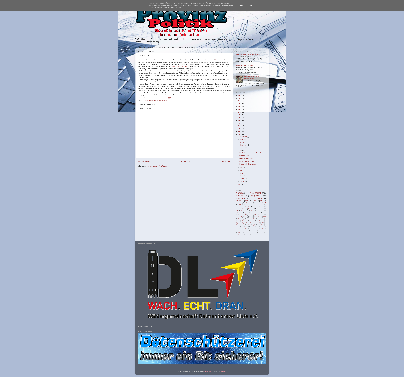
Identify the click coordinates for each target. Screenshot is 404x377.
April (241, 173)
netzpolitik (258, 207)
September (243, 145)
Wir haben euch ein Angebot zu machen (249, 54)
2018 (240, 112)
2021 (240, 104)
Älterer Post (225, 162)
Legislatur (260, 219)
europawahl (257, 223)
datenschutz (249, 203)
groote (252, 226)
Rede (254, 201)
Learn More (243, 5)
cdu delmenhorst (242, 207)
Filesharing (241, 219)
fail (263, 223)
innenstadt (239, 217)
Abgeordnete (257, 217)
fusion (146, 100)
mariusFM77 (207, 371)
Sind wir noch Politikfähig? (244, 65)
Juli (241, 150)
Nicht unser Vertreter (246, 158)
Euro (264, 213)
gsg (257, 226)
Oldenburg (244, 221)
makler (262, 228)
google (237, 226)
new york (245, 230)
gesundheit (260, 225)
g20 (254, 225)
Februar (242, 178)
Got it (252, 5)
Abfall (250, 217)
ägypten (248, 234)
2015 (240, 120)
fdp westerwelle (240, 225)
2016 (240, 117)
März (241, 176)
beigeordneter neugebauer (253, 205)
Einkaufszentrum (255, 213)
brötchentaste (260, 221)
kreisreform (152, 100)
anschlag (252, 221)
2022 (240, 101)
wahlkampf (241, 198)
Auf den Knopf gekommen (248, 161)
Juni (241, 167)
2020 (240, 106)
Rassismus (260, 211)
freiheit (248, 225)
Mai (241, 170)
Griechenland (242, 215)
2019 (240, 109)
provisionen (254, 230)
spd (246, 201)
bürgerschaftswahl (246, 223)
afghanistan (239, 213)
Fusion (217, 60)
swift (245, 217)
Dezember (243, 137)
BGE (264, 217)
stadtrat (239, 195)
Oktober (242, 142)
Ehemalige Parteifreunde (179, 66)
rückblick (240, 232)
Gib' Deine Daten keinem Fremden (250, 153)
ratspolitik (255, 195)
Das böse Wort (244, 156)
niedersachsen (162, 100)
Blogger (223, 371)
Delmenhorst (254, 193)
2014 (240, 123)
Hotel (252, 211)
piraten (239, 193)
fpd (256, 215)
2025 (240, 95)
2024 (240, 98)
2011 (240, 131)
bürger (237, 223)
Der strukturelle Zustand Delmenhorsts (252, 77)
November (243, 139)
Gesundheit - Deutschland (248, 164)
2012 (240, 129)
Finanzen (239, 203)
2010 (240, 134)
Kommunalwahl (260, 203)
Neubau (238, 221)
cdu (261, 201)
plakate (238, 201)
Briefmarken (260, 209)
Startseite (185, 162)
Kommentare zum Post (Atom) (156, 166)
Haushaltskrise (251, 219)
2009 (240, 185)
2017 (240, 115)
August (242, 148)
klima (262, 226)
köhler (245, 228)
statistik (247, 232)
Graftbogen (244, 211)
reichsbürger (262, 230)
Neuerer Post (144, 162)
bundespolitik (257, 199)
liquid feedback (254, 228)
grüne (246, 213)
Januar (242, 181)
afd (240, 205)
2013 (240, 126)
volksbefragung (240, 234)
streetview (254, 232)
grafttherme (245, 226)
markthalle (238, 230)
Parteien (251, 209)
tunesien (261, 232)
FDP (237, 211)
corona (250, 215)
